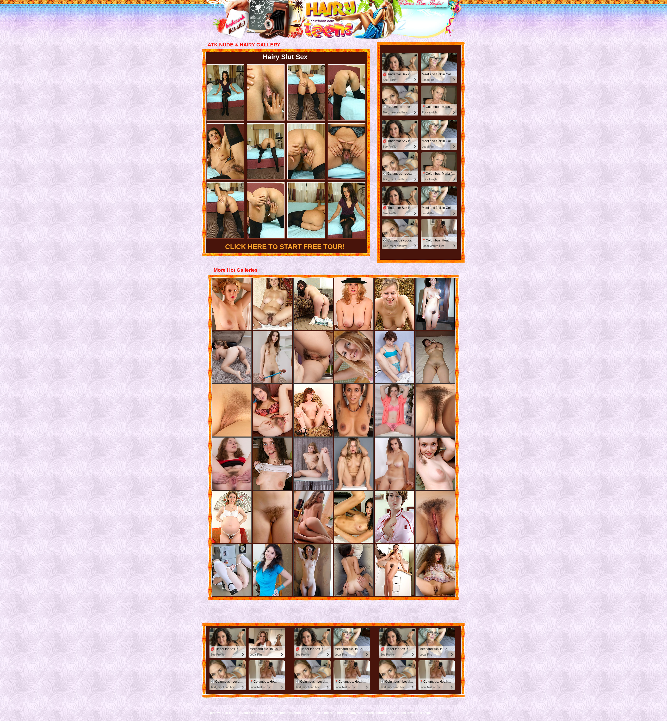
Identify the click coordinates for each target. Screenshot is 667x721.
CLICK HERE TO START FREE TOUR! (285, 247)
